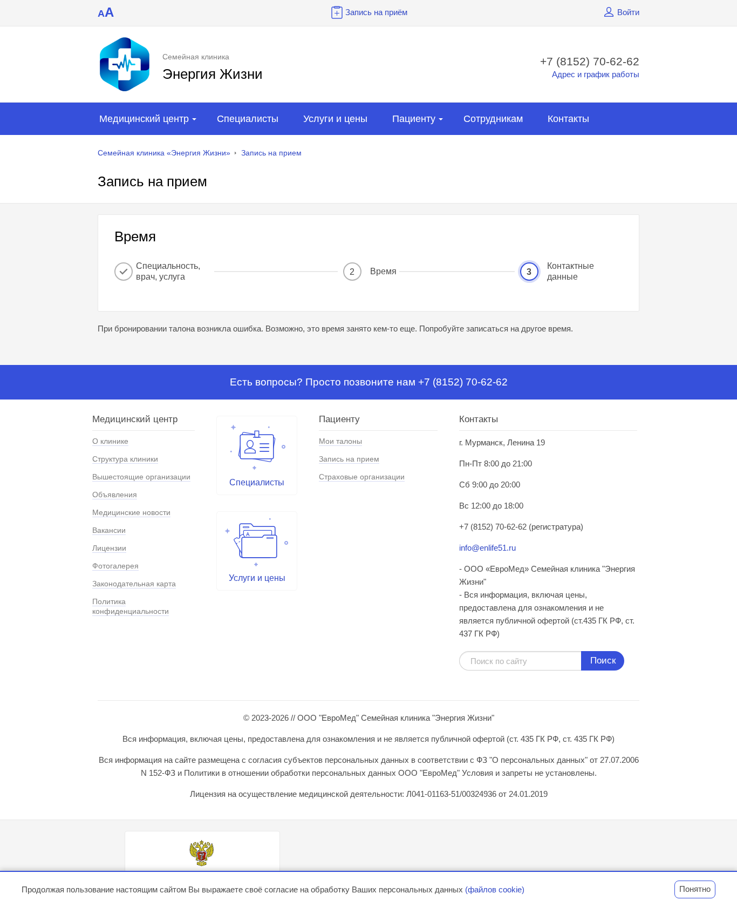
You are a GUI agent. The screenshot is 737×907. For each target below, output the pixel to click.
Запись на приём (376, 12)
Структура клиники (125, 459)
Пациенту (413, 118)
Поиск (603, 660)
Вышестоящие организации (141, 476)
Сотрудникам (493, 118)
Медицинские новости (131, 512)
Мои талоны (340, 441)
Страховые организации (362, 476)
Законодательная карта (134, 583)
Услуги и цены (335, 118)
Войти (628, 12)
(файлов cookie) (494, 889)
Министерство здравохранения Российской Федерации (202, 878)
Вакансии (109, 530)
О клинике (110, 441)
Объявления (114, 494)
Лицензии (109, 548)
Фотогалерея (115, 565)
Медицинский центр (144, 118)
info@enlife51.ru (487, 547)
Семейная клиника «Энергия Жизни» (164, 152)
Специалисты (247, 118)
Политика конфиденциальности (130, 606)
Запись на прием (271, 152)
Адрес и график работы (595, 74)
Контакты (568, 118)
